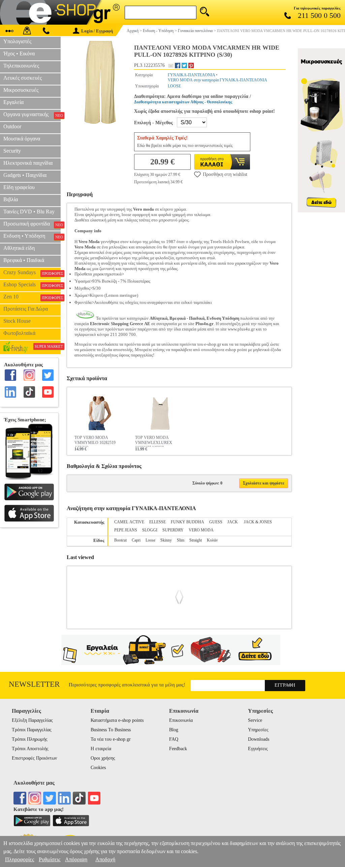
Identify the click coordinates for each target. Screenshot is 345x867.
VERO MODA (201, 530)
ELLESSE (157, 522)
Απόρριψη (76, 859)
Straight (195, 540)
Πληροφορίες (19, 859)
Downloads (258, 739)
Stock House (17, 321)
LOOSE (174, 86)
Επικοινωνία (181, 720)
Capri (136, 540)
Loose (150, 540)
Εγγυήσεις (258, 748)
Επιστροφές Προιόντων (34, 758)
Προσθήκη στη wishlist (225, 174)
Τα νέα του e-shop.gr (111, 739)
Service (255, 720)
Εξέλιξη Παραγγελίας (32, 720)
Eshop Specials (32, 285)
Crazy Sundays (32, 272)
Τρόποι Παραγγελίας (32, 729)
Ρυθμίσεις (49, 859)
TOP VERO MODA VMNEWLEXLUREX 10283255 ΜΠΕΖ (153, 441)
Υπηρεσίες (258, 729)
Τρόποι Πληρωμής (30, 739)
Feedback (178, 748)
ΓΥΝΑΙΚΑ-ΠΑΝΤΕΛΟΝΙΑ (191, 75)
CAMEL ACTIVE (129, 522)
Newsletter (34, 684)
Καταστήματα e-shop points (117, 720)
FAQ (173, 739)
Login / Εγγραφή (97, 30)
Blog (173, 729)
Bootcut (120, 540)
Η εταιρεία (101, 748)
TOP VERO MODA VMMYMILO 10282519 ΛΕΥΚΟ (95, 441)
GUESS (215, 522)
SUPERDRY (173, 530)
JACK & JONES (258, 522)
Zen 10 (32, 297)
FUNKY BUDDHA (187, 522)
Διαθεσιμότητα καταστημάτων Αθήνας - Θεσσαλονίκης (183, 102)
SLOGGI (149, 530)
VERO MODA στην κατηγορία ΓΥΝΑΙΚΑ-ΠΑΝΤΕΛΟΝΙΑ (217, 80)
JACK (233, 522)
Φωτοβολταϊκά (19, 333)
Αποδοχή (105, 859)
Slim (180, 540)
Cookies (98, 767)
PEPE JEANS (125, 530)
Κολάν (212, 540)
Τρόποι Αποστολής (30, 748)
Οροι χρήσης (103, 758)
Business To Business (111, 729)
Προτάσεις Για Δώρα (25, 309)
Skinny (166, 540)
